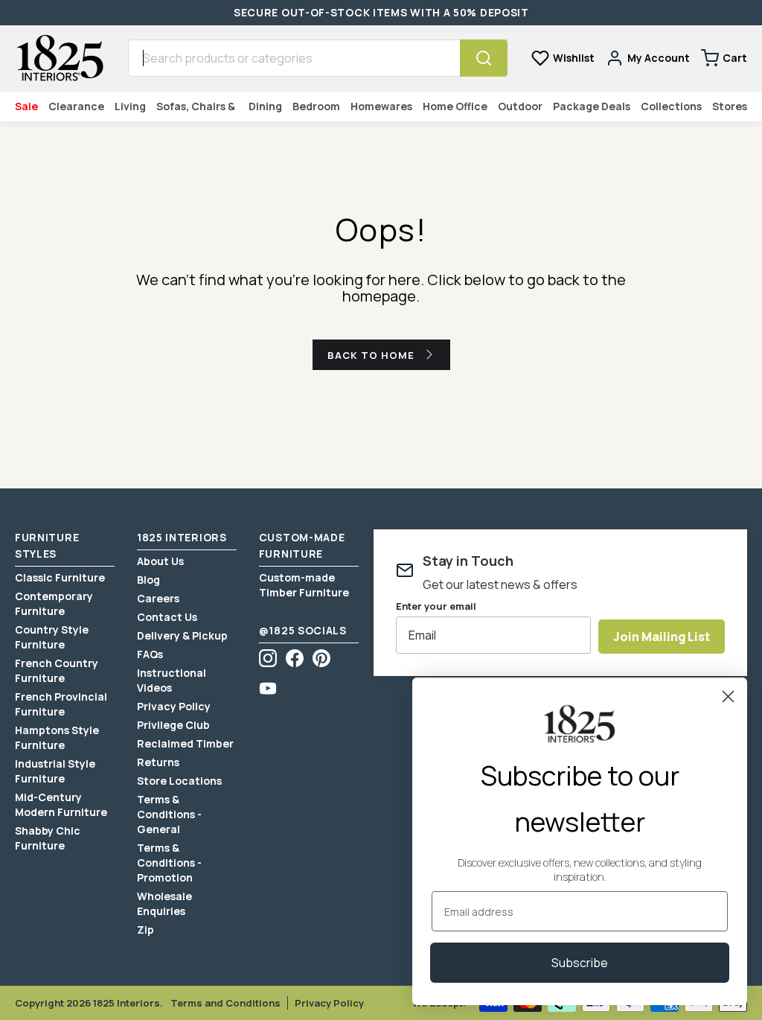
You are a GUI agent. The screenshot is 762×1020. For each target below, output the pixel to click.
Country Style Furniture (52, 636)
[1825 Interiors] (59, 58)
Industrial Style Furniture (55, 770)
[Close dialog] (728, 696)
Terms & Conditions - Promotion (169, 862)
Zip (145, 929)
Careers (158, 598)
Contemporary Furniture (54, 603)
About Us (160, 561)
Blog (148, 580)
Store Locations (179, 781)
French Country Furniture (56, 670)
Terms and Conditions (225, 1003)
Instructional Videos (171, 680)
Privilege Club (173, 725)
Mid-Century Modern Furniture (61, 804)
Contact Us (167, 617)
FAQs (150, 654)
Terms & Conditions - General (169, 814)
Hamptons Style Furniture (57, 737)
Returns (158, 762)
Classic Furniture (60, 577)
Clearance (76, 106)
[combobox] (294, 58)
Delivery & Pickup (182, 635)
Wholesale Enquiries (164, 903)
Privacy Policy (174, 706)
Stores (729, 106)
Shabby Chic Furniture (47, 837)
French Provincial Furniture (61, 703)
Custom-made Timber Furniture (304, 584)
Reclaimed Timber (185, 743)
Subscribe (579, 962)
